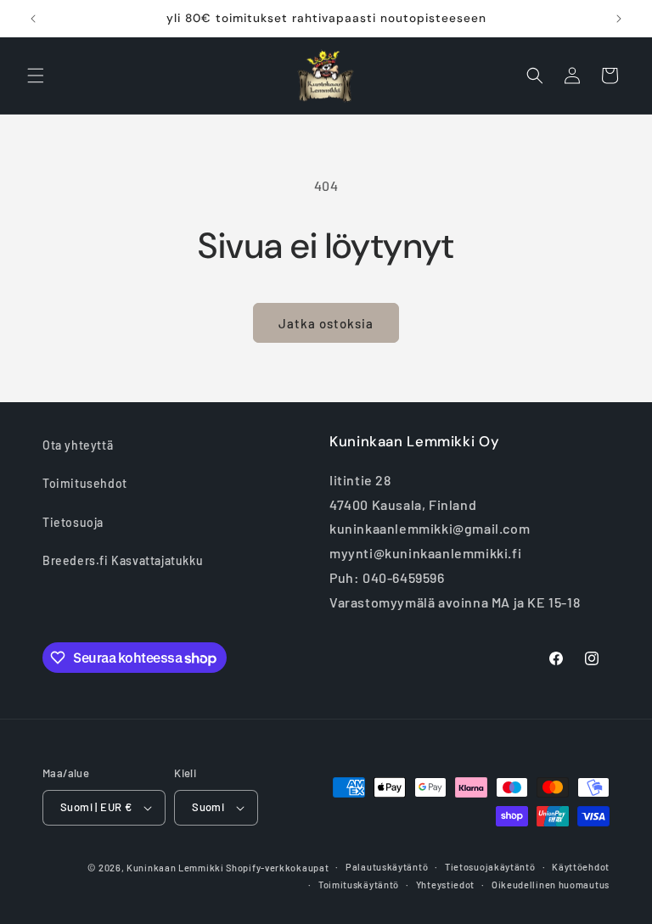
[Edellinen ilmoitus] (33, 18)
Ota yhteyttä (77, 445)
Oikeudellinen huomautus (551, 884)
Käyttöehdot (581, 866)
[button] (35, 75)
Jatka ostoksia (326, 323)
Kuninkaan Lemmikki (175, 867)
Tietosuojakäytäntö (490, 866)
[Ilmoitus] (619, 18)
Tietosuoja (73, 522)
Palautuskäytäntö (387, 866)
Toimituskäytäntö (358, 884)
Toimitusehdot (84, 483)
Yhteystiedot (445, 884)
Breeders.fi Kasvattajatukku (122, 560)
